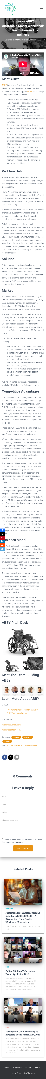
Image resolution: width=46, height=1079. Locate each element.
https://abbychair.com (11, 725)
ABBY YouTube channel (17, 713)
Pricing (28, 1067)
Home (7, 1067)
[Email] (2, 549)
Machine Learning (17, 745)
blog (7, 967)
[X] (2, 534)
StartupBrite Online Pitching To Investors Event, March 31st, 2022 (23, 1033)
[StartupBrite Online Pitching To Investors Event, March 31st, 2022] (23, 1010)
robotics (5, 749)
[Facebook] (2, 530)
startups (7, 741)
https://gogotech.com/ (11, 730)
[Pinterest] (2, 538)
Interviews (17, 1067)
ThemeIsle (31, 1073)
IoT (8, 745)
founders (16, 737)
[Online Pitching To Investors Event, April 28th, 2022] (23, 950)
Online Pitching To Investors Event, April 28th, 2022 (20, 973)
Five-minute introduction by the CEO (22, 710)
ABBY (4, 85)
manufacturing (31, 745)
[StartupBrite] (11, 9)
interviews (27, 737)
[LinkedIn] (2, 541)
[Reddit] (2, 545)
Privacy (38, 1067)
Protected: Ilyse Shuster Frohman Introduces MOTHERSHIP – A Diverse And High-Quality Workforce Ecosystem (23, 917)
